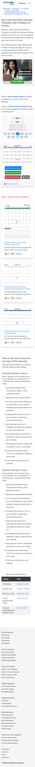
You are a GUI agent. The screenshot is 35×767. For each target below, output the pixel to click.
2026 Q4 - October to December (10, 672)
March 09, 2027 (22, 598)
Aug (9, 137)
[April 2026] (22, 121)
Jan (5, 134)
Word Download (13, 168)
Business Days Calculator (8, 723)
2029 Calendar (5, 643)
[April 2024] (12, 121)
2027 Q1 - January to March (9, 675)
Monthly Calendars (7, 649)
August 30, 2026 (23, 584)
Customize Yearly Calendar (9, 737)
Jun (27, 134)
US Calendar (5, 700)
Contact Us (4, 752)
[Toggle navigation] (29, 3)
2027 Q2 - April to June (7, 677)
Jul (30, 134)
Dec (26, 137)
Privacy (3, 755)
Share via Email (12, 184)
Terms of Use (5, 757)
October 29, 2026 (23, 589)
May (22, 134)
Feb (9, 134)
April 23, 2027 (22, 608)
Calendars (22, 3)
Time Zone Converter (7, 726)
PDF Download (13, 177)
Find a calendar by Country (9, 706)
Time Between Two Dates (8, 718)
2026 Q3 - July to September (9, 669)
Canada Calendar (6, 703)
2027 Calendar (5, 638)
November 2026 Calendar (8, 660)
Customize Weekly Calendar (9, 743)
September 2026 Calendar (8, 655)
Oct (17, 137)
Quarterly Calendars (8, 666)
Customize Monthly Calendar (9, 740)
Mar (13, 134)
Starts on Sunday (18, 125)
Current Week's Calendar (8, 686)
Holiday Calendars (17, 129)
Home (7, 8)
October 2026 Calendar (8, 657)
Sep (13, 137)
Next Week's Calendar (7, 689)
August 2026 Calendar (7, 652)
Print (26, 177)
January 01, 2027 (23, 593)
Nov (22, 137)
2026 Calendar (5, 635)
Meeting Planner (6, 729)
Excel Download (13, 173)
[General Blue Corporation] (9, 3)
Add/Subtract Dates (7, 715)
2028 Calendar (5, 640)
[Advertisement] (17, 103)
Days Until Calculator (7, 720)
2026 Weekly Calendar (7, 692)
